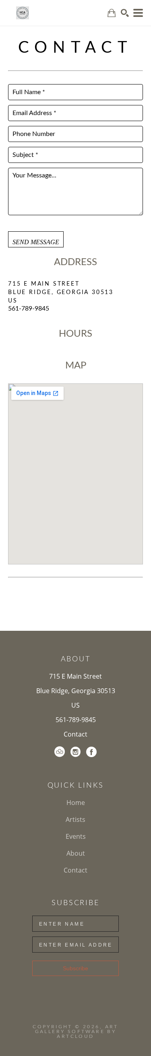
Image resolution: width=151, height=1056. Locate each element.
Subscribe (75, 968)
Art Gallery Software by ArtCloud (76, 1031)
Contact (75, 734)
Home (75, 802)
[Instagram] (75, 752)
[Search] (125, 13)
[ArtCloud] (59, 752)
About (75, 853)
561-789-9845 (76, 719)
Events (76, 836)
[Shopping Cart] (112, 13)
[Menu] (138, 13)
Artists (75, 819)
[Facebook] (91, 752)
